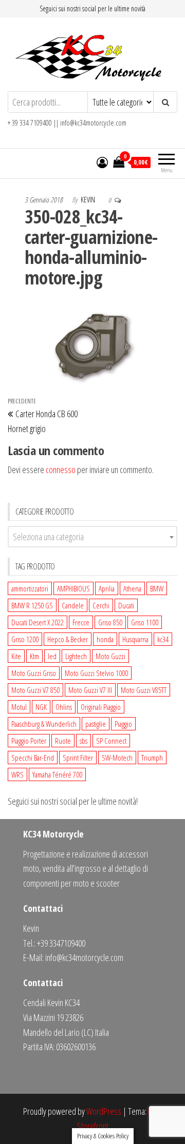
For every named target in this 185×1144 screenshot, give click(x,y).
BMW (156, 588)
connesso (61, 469)
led (52, 656)
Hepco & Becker (67, 639)
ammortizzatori (29, 588)
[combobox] (92, 536)
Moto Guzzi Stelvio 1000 (96, 673)
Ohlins (63, 707)
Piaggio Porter (28, 741)
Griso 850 (110, 622)
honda (105, 639)
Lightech (76, 656)
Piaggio (123, 724)
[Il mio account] (102, 162)
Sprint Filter (78, 757)
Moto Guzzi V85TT (143, 690)
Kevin (89, 200)
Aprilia (107, 588)
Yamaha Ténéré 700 (57, 774)
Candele (73, 605)
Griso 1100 (144, 622)
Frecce (80, 622)
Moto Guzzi (110, 656)
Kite (16, 656)
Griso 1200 (25, 639)
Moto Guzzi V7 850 (35, 690)
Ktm (34, 656)
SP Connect (111, 741)
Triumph (152, 757)
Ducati (126, 605)
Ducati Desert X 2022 (37, 622)
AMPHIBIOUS (73, 588)
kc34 (163, 639)
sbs (83, 741)
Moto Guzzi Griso (33, 673)
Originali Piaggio (101, 707)
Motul (19, 707)
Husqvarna (135, 639)
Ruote (63, 741)
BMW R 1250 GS (32, 605)
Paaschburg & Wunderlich (44, 724)
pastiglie (95, 724)
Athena (132, 588)
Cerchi (100, 605)
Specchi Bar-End (32, 757)
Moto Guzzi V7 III (90, 690)
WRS (17, 774)
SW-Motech (117, 757)
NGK (41, 707)
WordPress (103, 1111)
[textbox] (92, 536)
